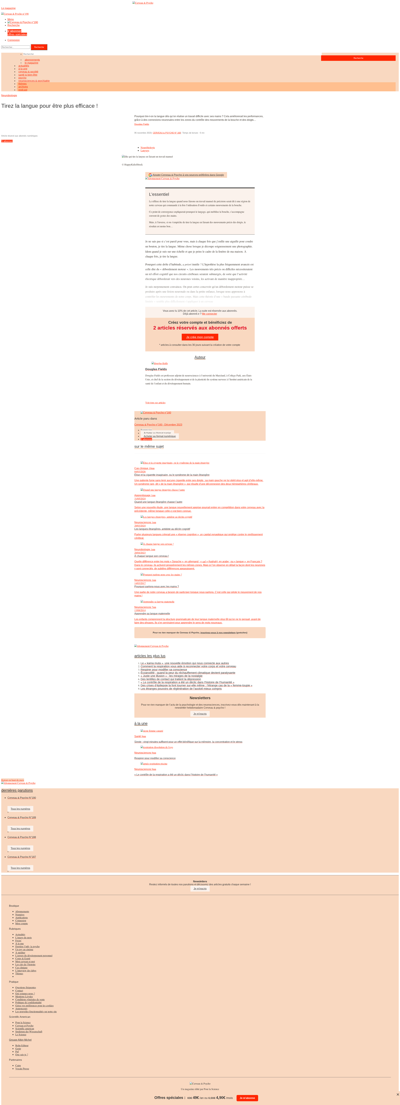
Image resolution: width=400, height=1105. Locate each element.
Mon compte (21, 923)
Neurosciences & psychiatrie (34, 80)
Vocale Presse (22, 1068)
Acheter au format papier (157, 433)
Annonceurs (21, 1008)
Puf (17, 1051)
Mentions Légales (24, 996)
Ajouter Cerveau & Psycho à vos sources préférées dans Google (188, 175)
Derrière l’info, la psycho (27, 946)
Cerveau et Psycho (24, 1025)
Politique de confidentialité (28, 1002)
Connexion (14, 40)
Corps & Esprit (22, 958)
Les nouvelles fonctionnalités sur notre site (36, 1011)
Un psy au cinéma (24, 949)
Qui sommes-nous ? (25, 993)
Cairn (18, 1065)
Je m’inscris (200, 713)
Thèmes (19, 973)
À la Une (141, 723)
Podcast (22, 90)
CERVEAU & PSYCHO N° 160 (167, 133)
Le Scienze (20, 1034)
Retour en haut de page (12, 780)
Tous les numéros (20, 809)
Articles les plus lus (149, 656)
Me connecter (209, 313)
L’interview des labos (25, 970)
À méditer (20, 952)
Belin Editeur (21, 1045)
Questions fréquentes (25, 987)
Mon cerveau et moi (25, 961)
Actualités (20, 934)
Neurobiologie (9, 95)
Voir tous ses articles (155, 402)
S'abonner (7, 141)
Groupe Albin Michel (20, 1040)
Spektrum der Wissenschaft (28, 1031)
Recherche (14, 25)
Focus (18, 940)
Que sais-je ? (21, 1054)
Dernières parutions (17, 790)
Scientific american (24, 1028)
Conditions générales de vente (30, 999)
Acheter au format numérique (160, 436)
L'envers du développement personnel (33, 955)
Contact (19, 990)
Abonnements (22, 911)
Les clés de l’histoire (25, 964)
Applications (21, 917)
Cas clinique (21, 967)
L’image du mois (23, 937)
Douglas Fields (141, 124)
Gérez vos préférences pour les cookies (34, 1005)
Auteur (200, 357)
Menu (11, 19)
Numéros (19, 914)
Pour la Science (23, 1022)
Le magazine (31, 62)
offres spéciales (17, 32)
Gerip (18, 1048)
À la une (19, 943)
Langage (145, 150)
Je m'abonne (247, 1098)
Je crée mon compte (200, 337)
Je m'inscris (200, 888)
